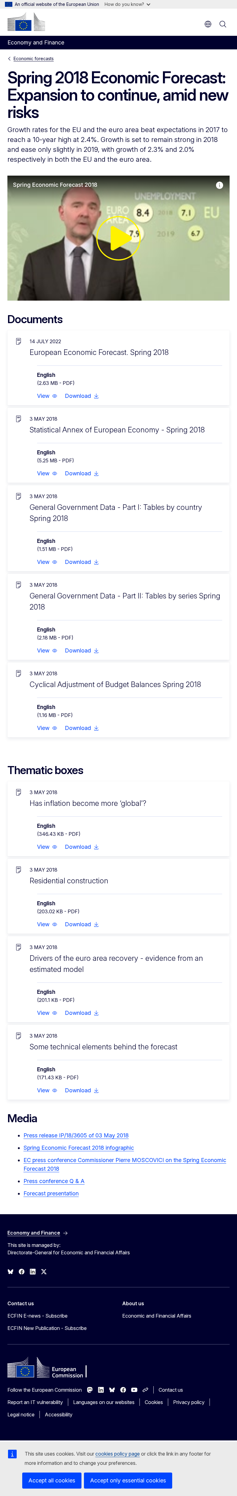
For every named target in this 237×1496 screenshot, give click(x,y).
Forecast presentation (51, 1193)
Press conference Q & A (54, 1181)
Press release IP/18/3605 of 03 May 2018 (76, 1135)
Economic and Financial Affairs (156, 1316)
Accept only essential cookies (128, 1480)
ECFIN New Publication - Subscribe (47, 1328)
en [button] (208, 24)
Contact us (171, 1390)
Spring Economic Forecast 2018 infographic (78, 1147)
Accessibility (59, 1414)
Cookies (154, 1402)
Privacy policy (189, 1402)
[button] (47, 396)
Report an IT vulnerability (35, 1402)
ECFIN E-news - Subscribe (37, 1316)
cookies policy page (117, 1454)
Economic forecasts (34, 58)
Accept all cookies (51, 1480)
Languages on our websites (104, 1402)
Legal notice (21, 1414)
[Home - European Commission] (26, 21)
